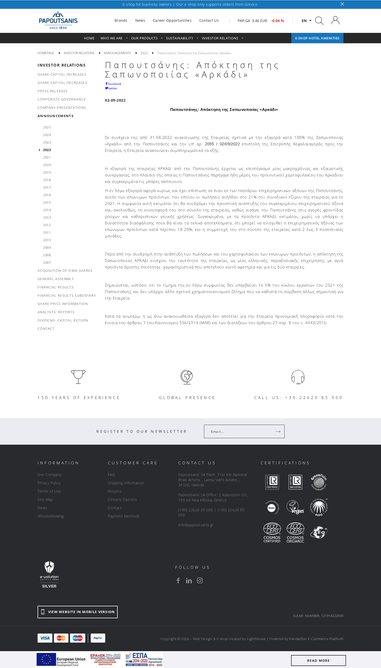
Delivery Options (122, 499)
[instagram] (200, 580)
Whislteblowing (51, 516)
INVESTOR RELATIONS (62, 65)
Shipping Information (126, 482)
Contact (115, 507)
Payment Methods (123, 516)
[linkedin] (189, 580)
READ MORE (318, 660)
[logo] (58, 20)
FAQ (111, 474)
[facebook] (178, 580)
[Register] (278, 431)
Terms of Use (49, 491)
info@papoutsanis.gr (196, 524)
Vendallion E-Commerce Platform (316, 638)
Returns (115, 491)
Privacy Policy (49, 482)
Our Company (49, 474)
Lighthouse (256, 638)
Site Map (45, 499)
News (42, 507)
